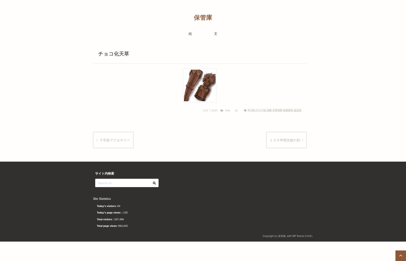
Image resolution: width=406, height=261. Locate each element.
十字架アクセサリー (115, 140)
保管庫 (203, 17)
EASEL (309, 236)
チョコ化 (261, 110)
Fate (227, 110)
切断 (269, 110)
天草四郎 (277, 110)
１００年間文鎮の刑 (285, 140)
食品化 (298, 110)
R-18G (251, 110)
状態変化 (288, 110)
